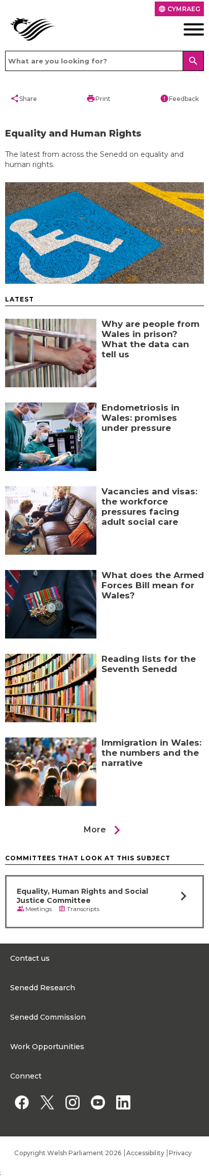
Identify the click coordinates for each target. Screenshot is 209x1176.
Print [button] (98, 98)
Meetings (38, 909)
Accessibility (145, 1153)
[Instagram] (72, 1102)
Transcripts (83, 909)
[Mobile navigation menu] (183, 29)
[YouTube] (97, 1102)
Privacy (180, 1153)
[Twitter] (47, 1102)
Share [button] (23, 98)
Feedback (179, 98)
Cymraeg (179, 9)
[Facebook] (21, 1102)
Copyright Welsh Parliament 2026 (67, 1153)
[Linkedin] (123, 1102)
